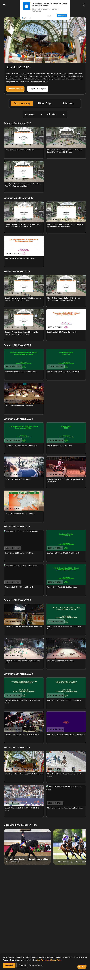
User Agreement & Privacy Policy (49, 960)
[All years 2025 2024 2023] (34, 114)
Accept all (9, 965)
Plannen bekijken (15, 88)
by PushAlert (27, 18)
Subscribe (62, 15)
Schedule (68, 103)
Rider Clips (45, 103)
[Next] (82, 847)
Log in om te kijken (38, 89)
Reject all (22, 965)
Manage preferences (36, 965)
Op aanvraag (22, 103)
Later (49, 15)
